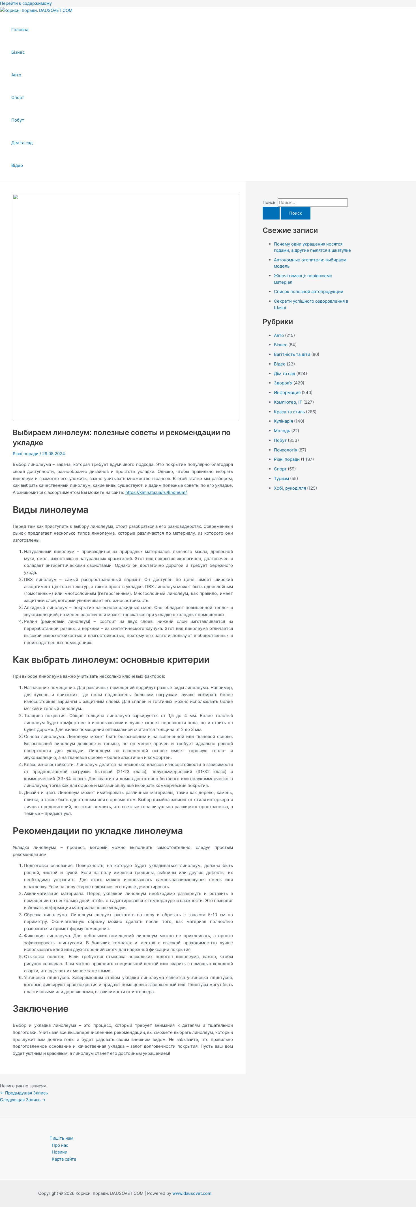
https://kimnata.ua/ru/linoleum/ (155, 492)
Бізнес (18, 52)
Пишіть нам (61, 1138)
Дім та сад (22, 142)
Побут (17, 120)
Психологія (285, 450)
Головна (19, 29)
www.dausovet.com (191, 1193)
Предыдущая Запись (24, 1093)
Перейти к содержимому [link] (26, 3)
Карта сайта (64, 1159)
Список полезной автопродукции (308, 291)
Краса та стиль (289, 411)
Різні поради (25, 453)
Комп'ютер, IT (288, 402)
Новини (59, 1152)
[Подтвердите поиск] (271, 213)
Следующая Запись (23, 1099)
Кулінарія (283, 421)
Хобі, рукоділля (290, 488)
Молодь (282, 430)
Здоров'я (283, 383)
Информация (287, 392)
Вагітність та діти (292, 354)
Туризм (281, 478)
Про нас (60, 1145)
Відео (17, 165)
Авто (16, 75)
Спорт (17, 97)
